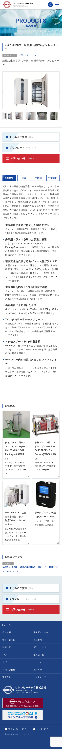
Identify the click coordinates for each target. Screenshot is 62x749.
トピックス (7, 662)
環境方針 (6, 677)
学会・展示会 (8, 640)
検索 (50, 4)
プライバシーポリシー (18, 729)
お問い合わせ (22, 158)
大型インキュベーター (28, 55)
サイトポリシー (44, 729)
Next (58, 91)
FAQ (4, 655)
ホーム (7, 625)
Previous (3, 91)
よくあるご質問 (21, 136)
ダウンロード (22, 147)
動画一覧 (6, 647)
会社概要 (6, 632)
